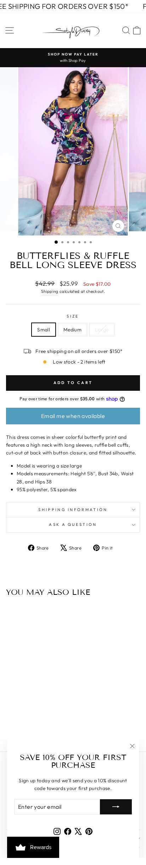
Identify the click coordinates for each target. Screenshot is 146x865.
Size (73, 316)
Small (43, 329)
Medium (72, 329)
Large (102, 329)
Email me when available (73, 415)
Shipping (49, 291)
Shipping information (72, 509)
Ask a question (73, 524)
